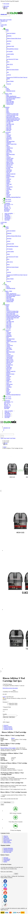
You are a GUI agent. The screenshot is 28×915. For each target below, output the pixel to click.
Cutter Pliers (9, 170)
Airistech (13, 33)
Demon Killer (14, 38)
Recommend (7, 209)
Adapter (8, 149)
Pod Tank (8, 130)
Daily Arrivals (8, 204)
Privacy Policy (6, 841)
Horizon (16, 48)
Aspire (3, 19)
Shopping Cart (4, 21)
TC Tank (8, 122)
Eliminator (8, 142)
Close (2, 26)
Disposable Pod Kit (10, 91)
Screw (7, 185)
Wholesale (5, 857)
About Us (5, 836)
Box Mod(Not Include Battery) (13, 97)
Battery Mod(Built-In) (11, 96)
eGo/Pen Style (9, 167)
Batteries (8, 175)
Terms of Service (7, 842)
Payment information (8, 848)
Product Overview (7, 726)
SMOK (8, 69)
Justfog (12, 54)
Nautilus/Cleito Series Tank (12, 120)
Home (4, 447)
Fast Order (6, 211)
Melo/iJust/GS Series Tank (12, 117)
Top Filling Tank (10, 124)
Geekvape (8, 46)
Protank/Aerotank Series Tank (13, 118)
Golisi (12, 46)
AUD (6, 7)
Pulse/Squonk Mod (10, 98)
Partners (5, 861)
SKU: (4, 711)
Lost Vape (9, 59)
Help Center (6, 6)
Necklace (8, 181)
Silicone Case (9, 164)
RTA (7, 109)
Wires (7, 155)
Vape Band (8, 150)
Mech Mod (8, 100)
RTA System (9, 151)
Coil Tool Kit (9, 160)
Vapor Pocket (9, 159)
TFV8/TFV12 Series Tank (12, 113)
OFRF (8, 64)
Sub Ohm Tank (9, 121)
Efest (10, 41)
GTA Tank (8, 126)
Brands (6, 29)
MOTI (7, 61)
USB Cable (9, 184)
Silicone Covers (9, 163)
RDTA (7, 112)
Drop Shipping (6, 859)
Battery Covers (9, 162)
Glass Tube (8, 137)
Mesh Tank (8, 129)
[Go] (2, 436)
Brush (7, 193)
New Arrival (8, 199)
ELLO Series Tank (10, 116)
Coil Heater (9, 189)
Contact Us (6, 837)
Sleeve (7, 153)
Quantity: (5, 714)
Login (4, 696)
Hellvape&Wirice (10, 48)
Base (7, 145)
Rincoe (8, 67)
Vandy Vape (23, 77)
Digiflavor (8, 38)
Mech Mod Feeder (10, 154)
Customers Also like (8, 729)
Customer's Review (7, 727)
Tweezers (8, 157)
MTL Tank (8, 125)
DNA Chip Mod (10, 101)
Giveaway (5, 725)
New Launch (8, 201)
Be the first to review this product (10, 688)
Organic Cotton (9, 158)
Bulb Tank (8, 128)
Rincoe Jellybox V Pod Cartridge (8, 748)
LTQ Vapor (15, 59)
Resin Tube (8, 171)
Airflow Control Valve (11, 144)
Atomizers (7, 107)
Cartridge (8, 136)
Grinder (8, 195)
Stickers (8, 180)
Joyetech (8, 54)
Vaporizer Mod (9, 104)
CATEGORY (4, 24)
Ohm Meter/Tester (10, 141)
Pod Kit (8, 89)
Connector (8, 179)
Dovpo (19, 38)
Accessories (8, 132)
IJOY (7, 51)
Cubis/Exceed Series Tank (12, 115)
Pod (6, 205)
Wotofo (12, 81)
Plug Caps (8, 166)
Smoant (16, 69)
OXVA (11, 64)
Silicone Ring (9, 186)
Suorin (13, 69)
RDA (7, 111)
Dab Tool (8, 194)
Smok (10, 19)
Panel (7, 190)
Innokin (11, 51)
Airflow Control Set (10, 173)
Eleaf (7, 41)
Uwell (7, 19)
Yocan (8, 83)
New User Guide (7, 852)
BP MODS (8, 35)
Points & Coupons (7, 840)
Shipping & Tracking (8, 849)
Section (8, 192)
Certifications (6, 860)
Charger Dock (9, 147)
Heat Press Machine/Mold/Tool (13, 197)
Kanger (8, 56)
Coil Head (8, 135)
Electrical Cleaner (10, 176)
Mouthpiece (9, 138)
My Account (6, 3)
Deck (7, 140)
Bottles (7, 177)
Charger (8, 146)
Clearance (7, 208)
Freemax (8, 43)
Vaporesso (9, 77)
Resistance (5, 702)
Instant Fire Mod (10, 102)
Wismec (8, 81)
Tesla (7, 72)
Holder (7, 183)
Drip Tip (8, 172)
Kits (6, 87)
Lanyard (8, 188)
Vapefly (8, 78)
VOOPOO (16, 77)
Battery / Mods (8, 93)
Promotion (7, 203)
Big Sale (7, 207)
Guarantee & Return (8, 850)
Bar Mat (8, 168)
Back (7, 30)
